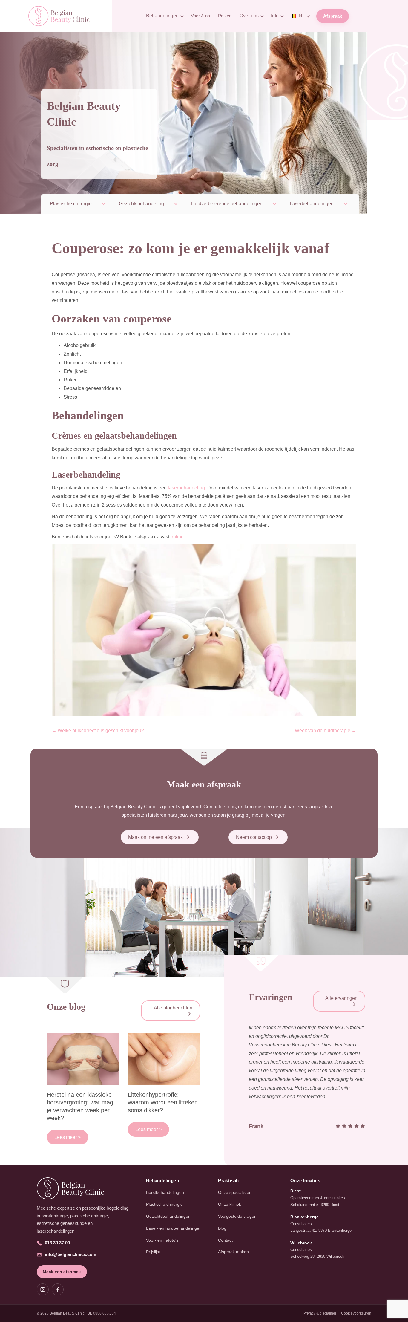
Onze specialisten (234, 1192)
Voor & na (200, 15)
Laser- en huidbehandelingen (174, 1228)
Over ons (249, 15)
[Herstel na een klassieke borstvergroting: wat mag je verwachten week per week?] (83, 1058)
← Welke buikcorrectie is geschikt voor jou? (98, 730)
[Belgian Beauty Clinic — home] (86, 1188)
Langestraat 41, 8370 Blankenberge (321, 1230)
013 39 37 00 (57, 1242)
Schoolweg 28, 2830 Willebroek (317, 1256)
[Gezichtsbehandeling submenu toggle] (176, 204)
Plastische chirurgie (71, 203)
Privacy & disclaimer (319, 1313)
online (177, 536)
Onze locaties (305, 1180)
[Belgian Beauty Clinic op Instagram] (43, 1289)
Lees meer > (67, 1137)
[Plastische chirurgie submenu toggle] (104, 204)
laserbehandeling (186, 487)
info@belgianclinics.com (70, 1254)
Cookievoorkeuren (356, 1313)
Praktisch (228, 1180)
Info (275, 15)
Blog (222, 1228)
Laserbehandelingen (312, 203)
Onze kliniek (229, 1204)
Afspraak (332, 16)
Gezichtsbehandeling (141, 203)
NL (298, 15)
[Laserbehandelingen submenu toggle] (346, 204)
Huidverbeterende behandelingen (227, 203)
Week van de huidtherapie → (325, 730)
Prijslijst (153, 1251)
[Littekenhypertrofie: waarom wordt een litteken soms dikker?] (164, 1058)
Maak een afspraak (62, 1271)
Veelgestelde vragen (237, 1216)
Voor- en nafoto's (162, 1240)
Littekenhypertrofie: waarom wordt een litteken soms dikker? (163, 1102)
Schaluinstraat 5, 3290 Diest (314, 1204)
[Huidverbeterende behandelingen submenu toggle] (274, 204)
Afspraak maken (233, 1251)
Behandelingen (162, 15)
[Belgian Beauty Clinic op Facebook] (58, 1289)
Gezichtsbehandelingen (168, 1216)
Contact (225, 1240)
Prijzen (224, 15)
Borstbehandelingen (165, 1192)
